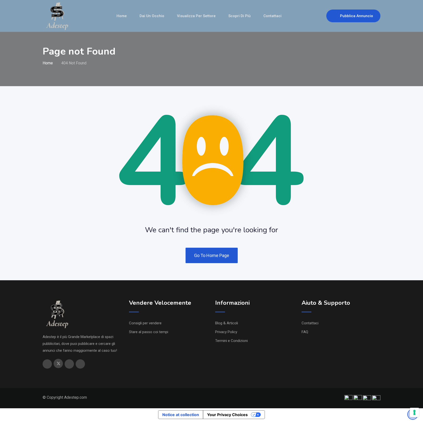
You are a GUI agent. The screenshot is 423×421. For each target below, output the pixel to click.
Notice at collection (180, 414)
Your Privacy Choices (227, 414)
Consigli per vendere (145, 323)
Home (122, 16)
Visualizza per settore (196, 16)
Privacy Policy (226, 332)
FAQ (305, 332)
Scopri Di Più (239, 16)
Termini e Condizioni (231, 341)
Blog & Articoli (226, 323)
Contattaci (272, 16)
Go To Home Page (211, 255)
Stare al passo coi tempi (148, 332)
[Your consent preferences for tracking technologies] (414, 412)
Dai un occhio (152, 16)
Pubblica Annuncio (356, 16)
